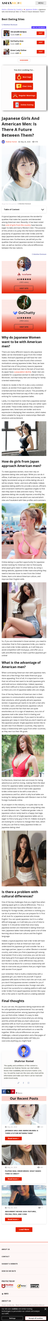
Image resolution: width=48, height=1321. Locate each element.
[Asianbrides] (12, 3)
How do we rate (9, 1271)
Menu (41, 3)
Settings (12, 1318)
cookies (15, 1309)
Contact (5, 1256)
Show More (24, 60)
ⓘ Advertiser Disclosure (24, 203)
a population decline (22, 372)
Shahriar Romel (11, 142)
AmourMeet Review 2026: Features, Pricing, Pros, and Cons (20, 1212)
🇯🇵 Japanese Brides (30, 9)
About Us (6, 1249)
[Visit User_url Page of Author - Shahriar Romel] (18, 1083)
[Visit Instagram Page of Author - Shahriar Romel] (28, 1083)
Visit (40, 33)
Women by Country (15, 9)
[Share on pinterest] (13, 1091)
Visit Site (24, 288)
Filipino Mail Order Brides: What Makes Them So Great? (23, 1172)
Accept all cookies (36, 1318)
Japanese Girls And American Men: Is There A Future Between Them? (21, 1131)
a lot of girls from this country (18, 225)
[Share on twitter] (8, 1091)
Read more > (13, 1138)
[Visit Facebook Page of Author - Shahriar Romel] (23, 1083)
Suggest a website (10, 1264)
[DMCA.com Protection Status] (34, 1286)
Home (4, 9)
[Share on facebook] (4, 1091)
